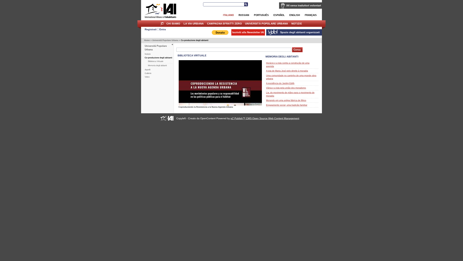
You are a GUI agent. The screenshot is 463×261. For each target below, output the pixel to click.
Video (147, 77)
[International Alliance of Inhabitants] (160, 11)
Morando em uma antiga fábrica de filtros (286, 100)
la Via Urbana (194, 23)
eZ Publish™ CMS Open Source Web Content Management (265, 118)
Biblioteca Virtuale (155, 61)
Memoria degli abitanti (157, 65)
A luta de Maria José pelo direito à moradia (287, 71)
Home (162, 23)
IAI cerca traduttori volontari (303, 5)
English (294, 15)
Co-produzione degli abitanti (158, 58)
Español (279, 15)
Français (311, 15)
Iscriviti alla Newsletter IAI (248, 32)
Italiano (228, 15)
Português (261, 15)
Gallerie (148, 73)
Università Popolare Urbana (266, 23)
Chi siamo (173, 23)
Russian (244, 15)
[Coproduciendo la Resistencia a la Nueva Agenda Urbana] (220, 104)
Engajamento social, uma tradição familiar (286, 105)
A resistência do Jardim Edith (280, 83)
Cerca (246, 4)
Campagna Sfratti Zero (224, 23)
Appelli (147, 70)
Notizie (296, 23)
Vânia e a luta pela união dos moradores (286, 88)
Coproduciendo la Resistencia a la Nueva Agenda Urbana (206, 107)
